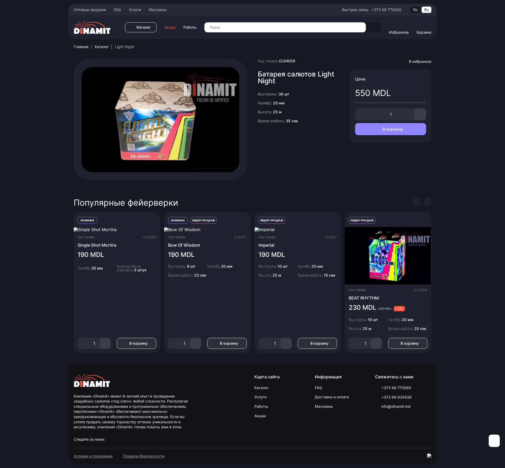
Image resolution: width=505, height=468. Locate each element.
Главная (81, 46)
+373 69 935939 (396, 397)
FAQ (117, 9)
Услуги (135, 9)
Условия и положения (93, 456)
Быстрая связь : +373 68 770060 (371, 9)
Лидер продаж (203, 220)
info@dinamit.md (396, 406)
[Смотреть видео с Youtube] (160, 119)
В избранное (420, 61)
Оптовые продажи (90, 9)
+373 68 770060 (396, 387)
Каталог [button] (144, 27)
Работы (189, 27)
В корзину (392, 129)
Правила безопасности (143, 456)
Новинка (87, 220)
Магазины (157, 9)
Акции (169, 27)
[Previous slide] (417, 201)
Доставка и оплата (332, 397)
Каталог (102, 46)
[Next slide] (427, 201)
